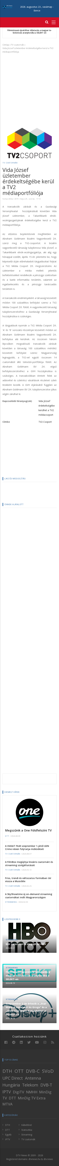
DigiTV (18, 1091)
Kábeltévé (26, 1124)
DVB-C (33, 1071)
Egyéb (8, 1134)
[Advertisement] (29, 86)
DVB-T (46, 1085)
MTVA (7, 1104)
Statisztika (26, 1129)
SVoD (48, 1071)
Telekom (30, 1085)
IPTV (6, 1091)
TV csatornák (17, 44)
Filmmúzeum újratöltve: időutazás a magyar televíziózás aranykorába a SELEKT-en (28, 975)
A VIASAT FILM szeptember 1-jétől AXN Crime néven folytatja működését (27, 847)
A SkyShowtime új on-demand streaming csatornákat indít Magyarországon (28, 896)
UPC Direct (12, 1078)
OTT (19, 1071)
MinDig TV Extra (32, 1098)
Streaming (11, 902)
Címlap (5, 44)
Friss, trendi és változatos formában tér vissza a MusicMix (28, 880)
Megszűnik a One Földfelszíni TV (28, 830)
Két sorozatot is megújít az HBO (26, 944)
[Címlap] (7, 6)
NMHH (31, 1091)
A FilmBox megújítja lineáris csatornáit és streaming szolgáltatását (29, 863)
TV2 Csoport (45, 421)
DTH (7, 1071)
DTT (7, 836)
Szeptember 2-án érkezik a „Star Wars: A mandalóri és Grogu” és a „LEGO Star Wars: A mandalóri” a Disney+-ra (29, 32)
